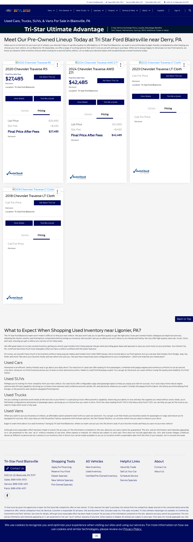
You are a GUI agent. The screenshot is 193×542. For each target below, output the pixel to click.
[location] (164, 2)
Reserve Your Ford (60, 471)
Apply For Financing (61, 467)
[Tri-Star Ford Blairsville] (18, 10)
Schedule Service (129, 476)
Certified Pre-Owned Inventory (101, 476)
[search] (190, 10)
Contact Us (17, 468)
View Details (19, 99)
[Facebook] (7, 495)
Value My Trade (128, 467)
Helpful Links (130, 461)
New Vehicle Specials (62, 480)
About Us (159, 471)
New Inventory (93, 467)
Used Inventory (93, 471)
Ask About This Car (47, 77)
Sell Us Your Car (128, 471)
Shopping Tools (63, 461)
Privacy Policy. (132, 529)
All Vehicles (94, 461)
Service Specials (128, 480)
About (159, 461)
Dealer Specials (59, 476)
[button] (57, 65)
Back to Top (184, 319)
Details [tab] (25, 110)
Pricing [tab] (41, 110)
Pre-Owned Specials (62, 484)
